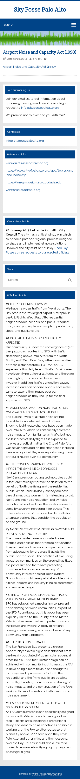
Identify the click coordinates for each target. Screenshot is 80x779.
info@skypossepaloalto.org (40, 107)
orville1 (37, 58)
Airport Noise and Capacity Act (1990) (29, 66)
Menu (8, 24)
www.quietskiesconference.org (27, 163)
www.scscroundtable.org (23, 190)
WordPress (38, 773)
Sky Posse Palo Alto (40, 9)
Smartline (56, 773)
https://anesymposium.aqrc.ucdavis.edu (33, 182)
